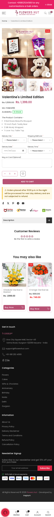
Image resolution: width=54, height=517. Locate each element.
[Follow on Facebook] (3, 360)
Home (4, 21)
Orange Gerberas (38, 289)
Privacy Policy (8, 426)
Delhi (4, 401)
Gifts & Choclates (10, 384)
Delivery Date (7, 146)
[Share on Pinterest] (13, 203)
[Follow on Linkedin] (8, 360)
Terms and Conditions (12, 435)
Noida (4, 397)
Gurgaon (6, 406)
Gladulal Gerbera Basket (12, 291)
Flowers (5, 375)
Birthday (5, 393)
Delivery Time (33, 146)
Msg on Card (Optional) (11, 157)
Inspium (27, 495)
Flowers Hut (32, 492)
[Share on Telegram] (18, 203)
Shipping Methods (35, 136)
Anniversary (7, 388)
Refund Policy (8, 440)
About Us (6, 422)
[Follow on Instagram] (6, 360)
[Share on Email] (23, 203)
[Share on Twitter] (8, 203)
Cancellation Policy (10, 444)
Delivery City (7, 136)
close (49, 5)
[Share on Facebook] (3, 203)
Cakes (5, 379)
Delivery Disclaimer (10, 431)
